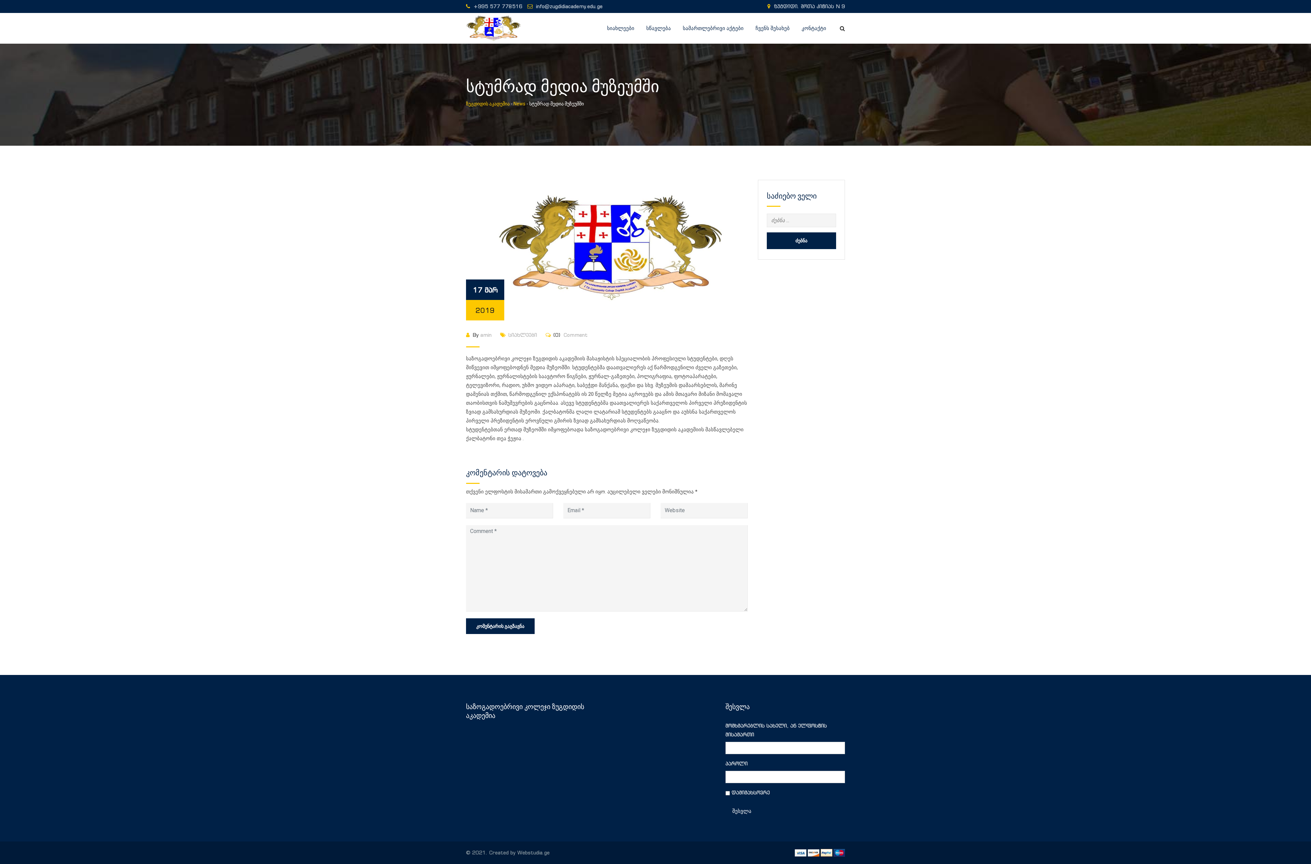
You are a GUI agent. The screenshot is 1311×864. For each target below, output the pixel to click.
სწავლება (658, 28)
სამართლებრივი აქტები (713, 28)
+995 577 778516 (498, 6)
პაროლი (736, 763)
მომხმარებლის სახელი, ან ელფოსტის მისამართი (776, 730)
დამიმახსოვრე (751, 792)
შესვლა (741, 811)
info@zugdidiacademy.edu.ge (569, 6)
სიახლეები (620, 28)
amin (486, 335)
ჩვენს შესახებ (773, 28)
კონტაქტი (814, 28)
